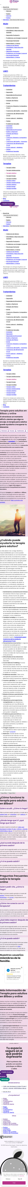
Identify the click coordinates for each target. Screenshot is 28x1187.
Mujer (5, 24)
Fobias (8, 121)
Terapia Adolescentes (13, 170)
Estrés (8, 103)
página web (3, 814)
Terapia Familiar (11, 179)
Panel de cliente (8, 1104)
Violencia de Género (12, 28)
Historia (8, 11)
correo (11, 897)
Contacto (6, 1129)
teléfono (23, 814)
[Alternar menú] (0, 4)
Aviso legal (7, 1130)
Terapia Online (10, 168)
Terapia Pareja (11, 176)
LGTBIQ (5, 1108)
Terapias (7, 163)
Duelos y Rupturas (12, 98)
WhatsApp (3, 897)
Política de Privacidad (10, 1125)
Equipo (8, 14)
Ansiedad (9, 89)
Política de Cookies (9, 1132)
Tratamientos (9, 85)
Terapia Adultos (11, 173)
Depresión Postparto (13, 35)
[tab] (4, 793)
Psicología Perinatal (12, 41)
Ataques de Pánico (12, 100)
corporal (12, 732)
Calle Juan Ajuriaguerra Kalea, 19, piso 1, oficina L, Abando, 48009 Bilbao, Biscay (14, 829)
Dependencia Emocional (14, 95)
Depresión (9, 92)
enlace (2, 895)
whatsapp (13, 814)
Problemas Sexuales (12, 124)
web (19, 946)
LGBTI (5, 71)
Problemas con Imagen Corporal (16, 38)
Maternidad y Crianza (13, 43)
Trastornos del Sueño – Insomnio (16, 111)
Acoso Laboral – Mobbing (14, 118)
